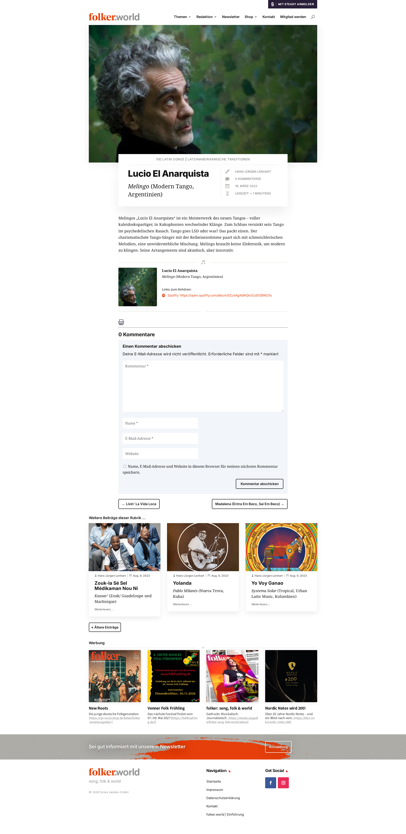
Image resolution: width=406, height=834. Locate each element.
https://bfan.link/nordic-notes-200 (290, 720)
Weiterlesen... (104, 609)
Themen (180, 17)
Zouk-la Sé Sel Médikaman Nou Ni (116, 585)
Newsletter (231, 17)
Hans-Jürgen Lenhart (253, 171)
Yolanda (182, 583)
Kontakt (268, 17)
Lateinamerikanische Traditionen (219, 159)
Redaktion (204, 17)
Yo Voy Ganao (267, 583)
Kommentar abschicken (260, 484)
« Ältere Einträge (104, 627)
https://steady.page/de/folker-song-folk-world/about (232, 720)
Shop (249, 17)
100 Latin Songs (170, 159)
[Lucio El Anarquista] (137, 304)
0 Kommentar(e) (248, 179)
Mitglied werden (293, 17)
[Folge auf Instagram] (283, 782)
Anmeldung (278, 747)
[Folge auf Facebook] (270, 782)
